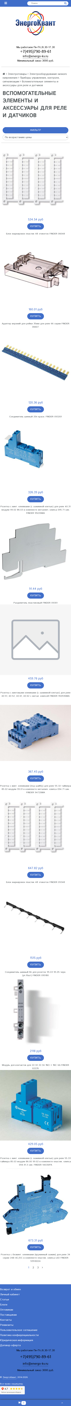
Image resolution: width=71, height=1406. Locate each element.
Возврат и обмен (10, 1289)
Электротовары (17, 74)
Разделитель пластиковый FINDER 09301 (35, 602)
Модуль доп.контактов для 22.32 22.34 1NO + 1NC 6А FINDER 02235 (35, 1066)
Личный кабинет (10, 1294)
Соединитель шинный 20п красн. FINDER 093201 (35, 416)
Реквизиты (6, 1325)
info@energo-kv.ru (35, 56)
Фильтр (35, 130)
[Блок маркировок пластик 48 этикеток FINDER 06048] (35, 181)
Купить (35, 226)
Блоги (3, 1305)
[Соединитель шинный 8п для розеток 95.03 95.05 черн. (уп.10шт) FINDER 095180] (35, 919)
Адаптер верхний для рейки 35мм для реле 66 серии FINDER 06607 (35, 325)
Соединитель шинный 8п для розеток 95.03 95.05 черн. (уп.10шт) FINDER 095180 (35, 973)
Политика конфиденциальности (19, 1335)
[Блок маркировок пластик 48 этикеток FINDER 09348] (35, 829)
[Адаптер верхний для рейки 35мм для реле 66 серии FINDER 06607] (35, 270)
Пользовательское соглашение (18, 1330)
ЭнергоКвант (9, 1377)
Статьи (4, 1300)
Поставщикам (8, 1315)
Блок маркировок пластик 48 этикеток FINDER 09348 (35, 882)
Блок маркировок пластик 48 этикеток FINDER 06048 (35, 233)
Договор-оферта (10, 1345)
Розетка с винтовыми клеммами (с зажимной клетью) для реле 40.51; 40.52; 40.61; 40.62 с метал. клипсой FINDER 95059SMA (35, 694)
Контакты (6, 1320)
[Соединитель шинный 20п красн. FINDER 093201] (35, 364)
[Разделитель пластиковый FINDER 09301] (35, 550)
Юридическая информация (16, 1340)
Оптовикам (6, 1310)
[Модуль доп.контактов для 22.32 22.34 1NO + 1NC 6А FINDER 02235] (35, 1012)
